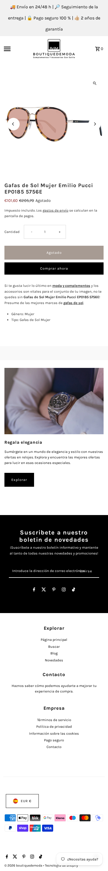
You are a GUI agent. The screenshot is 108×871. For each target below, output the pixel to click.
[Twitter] (44, 590)
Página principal (54, 639)
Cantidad (12, 232)
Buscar (54, 646)
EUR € (26, 801)
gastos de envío (55, 210)
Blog (54, 653)
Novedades (54, 660)
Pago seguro (54, 740)
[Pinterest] (53, 590)
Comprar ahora (54, 268)
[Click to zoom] (94, 83)
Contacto (54, 747)
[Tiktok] (73, 590)
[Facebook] (34, 590)
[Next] (94, 124)
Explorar (19, 480)
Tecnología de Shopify (61, 865)
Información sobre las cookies (54, 733)
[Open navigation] (17, 49)
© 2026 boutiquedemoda (23, 865)
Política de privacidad (54, 726)
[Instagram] (64, 590)
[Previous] (13, 124)
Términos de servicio (54, 720)
